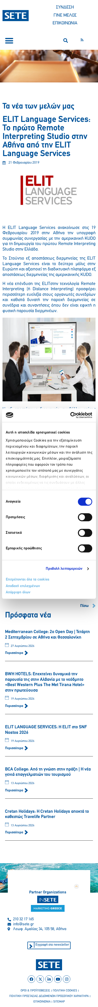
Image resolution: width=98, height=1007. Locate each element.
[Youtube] (58, 979)
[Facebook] (31, 979)
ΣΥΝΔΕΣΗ (65, 7)
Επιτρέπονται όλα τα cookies (27, 580)
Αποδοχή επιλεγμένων (23, 586)
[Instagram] (66, 979)
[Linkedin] (49, 979)
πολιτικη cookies (65, 990)
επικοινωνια (42, 1001)
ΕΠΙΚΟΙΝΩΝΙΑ (65, 23)
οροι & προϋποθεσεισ (35, 990)
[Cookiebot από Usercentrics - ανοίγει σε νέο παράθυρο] (70, 415)
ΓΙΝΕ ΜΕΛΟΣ (65, 15)
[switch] (85, 517)
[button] (9, 40)
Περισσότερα (14, 653)
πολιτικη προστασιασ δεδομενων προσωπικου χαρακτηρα (49, 996)
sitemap (59, 1001)
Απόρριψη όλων (18, 592)
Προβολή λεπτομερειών (64, 569)
